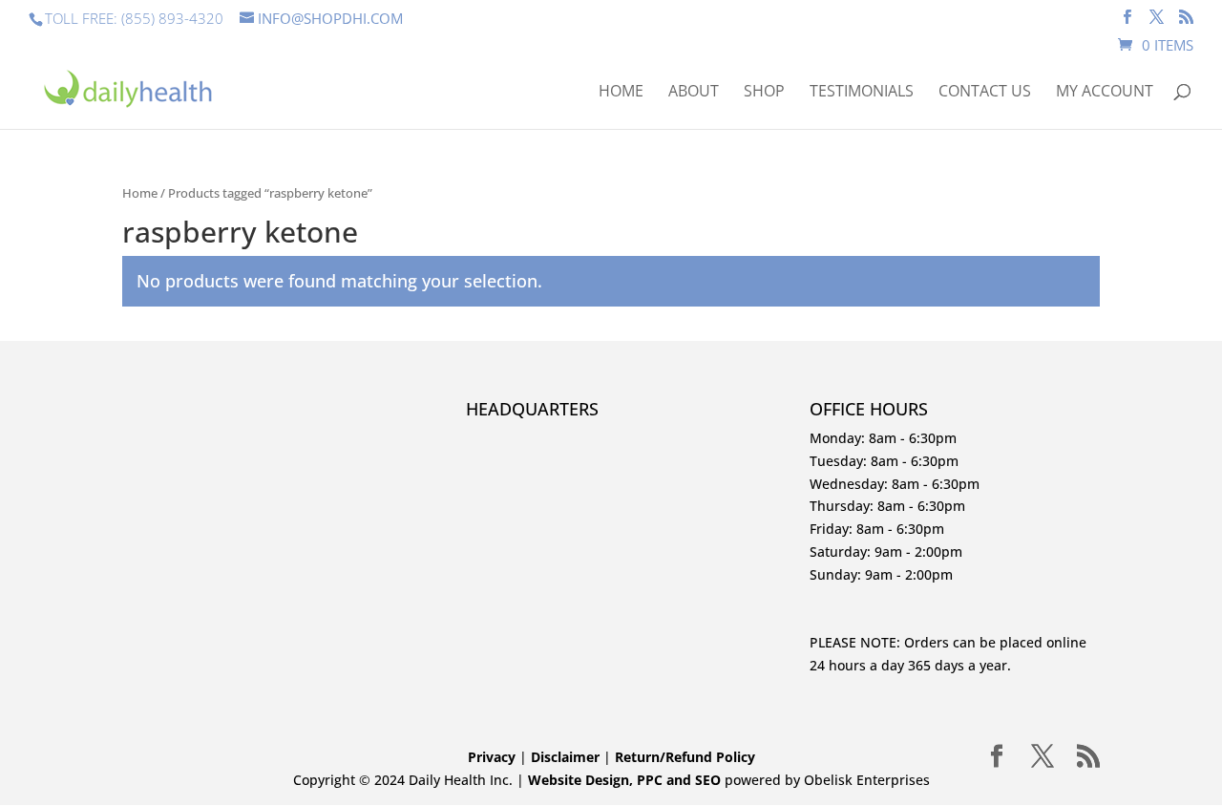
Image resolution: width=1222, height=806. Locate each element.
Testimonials (862, 92)
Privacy (492, 757)
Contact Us (984, 92)
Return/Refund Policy (685, 757)
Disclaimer (567, 757)
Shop (764, 92)
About (693, 92)
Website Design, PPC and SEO (624, 780)
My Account (1104, 92)
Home (621, 92)
